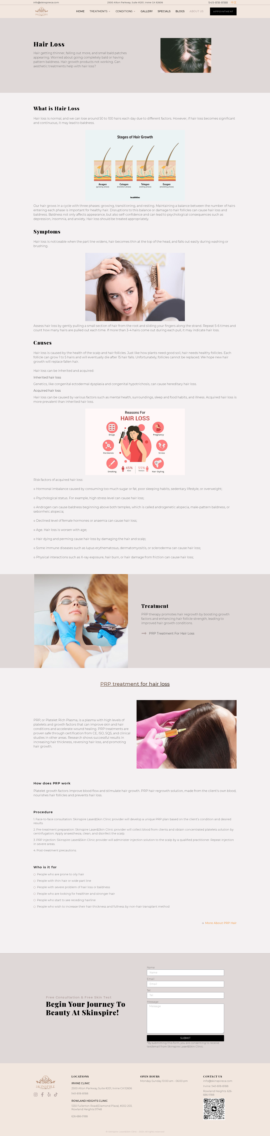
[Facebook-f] (42, 1094)
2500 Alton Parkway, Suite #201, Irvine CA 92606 (135, 2)
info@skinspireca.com (46, 2)
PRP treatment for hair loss (135, 684)
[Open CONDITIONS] (134, 11)
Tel (148, 990)
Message (152, 1001)
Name (151, 967)
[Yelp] (49, 1094)
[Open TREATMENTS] (109, 11)
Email (150, 978)
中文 (234, 2)
